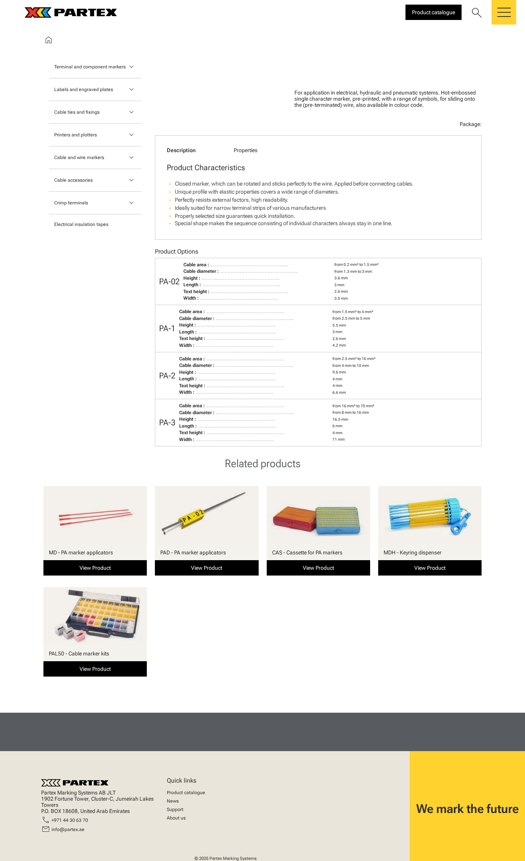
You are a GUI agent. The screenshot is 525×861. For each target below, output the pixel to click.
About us (176, 818)
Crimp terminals (71, 203)
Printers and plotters (75, 135)
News (173, 801)
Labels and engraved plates (83, 89)
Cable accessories (73, 180)
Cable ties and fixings (77, 112)
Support (175, 809)
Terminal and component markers (90, 67)
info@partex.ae (68, 829)
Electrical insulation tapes (81, 224)
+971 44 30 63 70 (70, 820)
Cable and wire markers (79, 157)
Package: (471, 124)
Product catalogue (186, 792)
